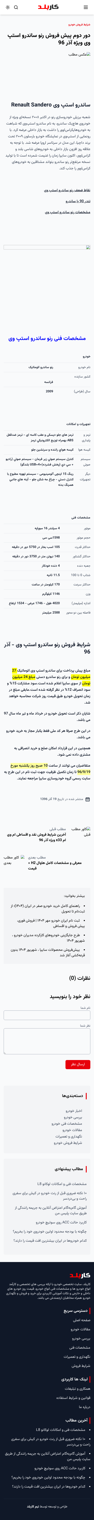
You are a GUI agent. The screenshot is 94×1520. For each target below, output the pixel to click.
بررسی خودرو (73, 1117)
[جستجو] (16, 7)
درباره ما (84, 1407)
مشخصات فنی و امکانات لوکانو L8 (62, 1184)
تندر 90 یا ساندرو (78, 201)
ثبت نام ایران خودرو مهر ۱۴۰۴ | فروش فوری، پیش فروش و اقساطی (51, 923)
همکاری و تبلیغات (77, 1389)
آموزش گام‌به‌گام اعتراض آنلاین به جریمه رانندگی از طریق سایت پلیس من (51, 1210)
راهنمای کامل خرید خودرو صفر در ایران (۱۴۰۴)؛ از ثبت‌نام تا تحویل (48, 908)
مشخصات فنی (79, 1348)
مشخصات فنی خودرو (67, 1124)
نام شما (85, 1008)
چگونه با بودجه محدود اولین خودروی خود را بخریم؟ (50, 1232)
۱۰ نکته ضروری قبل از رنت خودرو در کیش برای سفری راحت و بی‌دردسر (50, 1196)
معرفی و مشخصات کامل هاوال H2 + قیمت (55, 866)
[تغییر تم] (8, 7)
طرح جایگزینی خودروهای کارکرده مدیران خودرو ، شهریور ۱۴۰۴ (48, 938)
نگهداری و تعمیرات (68, 1137)
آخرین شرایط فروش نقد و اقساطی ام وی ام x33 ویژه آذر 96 (36, 837)
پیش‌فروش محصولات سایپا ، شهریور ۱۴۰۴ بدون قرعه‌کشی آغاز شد (48, 952)
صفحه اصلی (81, 1320)
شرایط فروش (81, 1366)
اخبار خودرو (74, 1111)
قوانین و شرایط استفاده (73, 1398)
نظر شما (85, 1026)
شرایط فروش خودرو (68, 1143)
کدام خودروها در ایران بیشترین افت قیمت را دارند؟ (50, 1241)
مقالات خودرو (72, 1130)
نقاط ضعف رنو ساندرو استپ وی (67, 190)
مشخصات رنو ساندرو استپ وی (67, 212)
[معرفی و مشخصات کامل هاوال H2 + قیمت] (14, 864)
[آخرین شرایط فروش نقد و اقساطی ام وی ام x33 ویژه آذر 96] (80, 836)
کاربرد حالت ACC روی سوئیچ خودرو (61, 1222)
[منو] (85, 7)
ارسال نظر (78, 1064)
